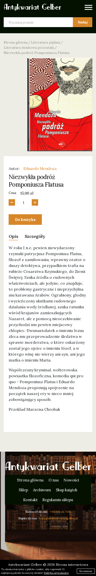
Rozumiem (86, 571)
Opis (13, 236)
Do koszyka (25, 219)
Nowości (71, 479)
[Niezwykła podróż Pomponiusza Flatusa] (59, 104)
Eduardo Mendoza (40, 168)
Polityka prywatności (56, 573)
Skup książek (66, 489)
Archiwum (42, 489)
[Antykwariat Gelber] (32, 7)
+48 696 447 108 (60, 511)
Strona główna (16, 42)
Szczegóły (35, 236)
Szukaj (82, 22)
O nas (53, 479)
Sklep (23, 489)
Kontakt (30, 499)
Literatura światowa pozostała (29, 47)
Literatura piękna (45, 42)
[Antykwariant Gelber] (48, 467)
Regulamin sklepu (57, 499)
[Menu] (88, 7)
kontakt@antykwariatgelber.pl (58, 518)
